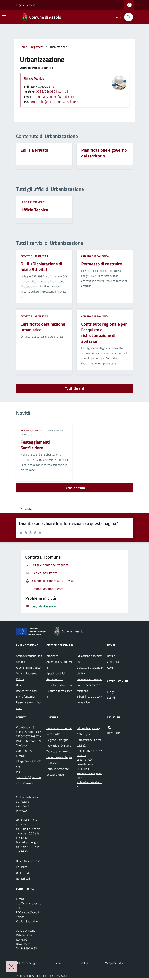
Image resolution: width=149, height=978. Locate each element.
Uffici (19, 685)
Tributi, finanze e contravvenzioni (89, 699)
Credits (83, 963)
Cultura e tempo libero (59, 694)
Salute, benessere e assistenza (89, 688)
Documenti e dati (26, 691)
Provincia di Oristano (58, 745)
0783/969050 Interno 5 (52, 91)
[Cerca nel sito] (127, 17)
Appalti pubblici (55, 673)
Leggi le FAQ (84, 759)
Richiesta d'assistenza (89, 784)
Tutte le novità (74, 487)
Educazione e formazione (89, 659)
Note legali (83, 734)
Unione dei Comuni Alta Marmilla (59, 731)
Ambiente (52, 656)
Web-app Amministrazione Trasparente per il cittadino (59, 757)
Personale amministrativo (28, 705)
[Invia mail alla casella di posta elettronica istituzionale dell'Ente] (29, 764)
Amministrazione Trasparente (29, 659)
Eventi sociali (29, 430)
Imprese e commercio (89, 679)
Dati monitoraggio (26, 963)
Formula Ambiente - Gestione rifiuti (58, 772)
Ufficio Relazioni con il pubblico (28, 864)
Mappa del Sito (114, 963)
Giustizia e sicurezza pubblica (90, 670)
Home (23, 47)
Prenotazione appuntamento (89, 775)
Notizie (111, 656)
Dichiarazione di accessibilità (89, 743)
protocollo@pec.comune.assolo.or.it (54, 101)
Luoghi (111, 692)
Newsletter (114, 732)
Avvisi (110, 667)
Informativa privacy (88, 728)
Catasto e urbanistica (34, 256)
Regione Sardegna (25, 5)
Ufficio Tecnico (34, 78)
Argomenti (37, 47)
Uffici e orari (23, 872)
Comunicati (113, 661)
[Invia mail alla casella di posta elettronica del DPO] (29, 905)
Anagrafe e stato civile (59, 664)
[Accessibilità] (11, 966)
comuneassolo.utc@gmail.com (53, 96)
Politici (20, 679)
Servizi (58, 963)
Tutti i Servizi (74, 388)
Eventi (111, 697)
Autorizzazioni (54, 679)
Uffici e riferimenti (33, 202)
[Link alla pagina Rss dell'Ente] (109, 727)
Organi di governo (26, 673)
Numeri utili (23, 878)
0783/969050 (24, 750)
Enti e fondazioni (26, 696)
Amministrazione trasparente (89, 752)
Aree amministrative (28, 667)
